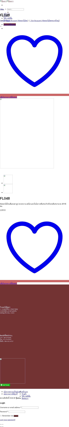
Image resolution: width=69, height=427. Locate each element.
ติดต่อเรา (25, 398)
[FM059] (8, 183)
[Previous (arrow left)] (0, 426)
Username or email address (10, 407)
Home (2, 20)
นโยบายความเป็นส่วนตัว (13, 392)
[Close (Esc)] (0, 424)
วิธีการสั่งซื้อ (8, 18)
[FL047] (8, 192)
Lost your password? (7, 420)
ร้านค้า (24, 394)
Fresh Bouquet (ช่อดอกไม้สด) (17, 20)
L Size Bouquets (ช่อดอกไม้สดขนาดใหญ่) (44, 20)
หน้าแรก (25, 392)
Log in (16, 416)
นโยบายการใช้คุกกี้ (11, 394)
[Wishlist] (0, 26)
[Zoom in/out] (2, 424)
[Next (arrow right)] (2, 426)
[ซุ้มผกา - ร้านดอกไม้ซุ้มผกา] (6, 1)
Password (4, 411)
